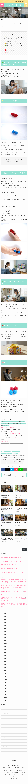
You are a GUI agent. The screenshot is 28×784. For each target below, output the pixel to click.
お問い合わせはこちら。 (7, 441)
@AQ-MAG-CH (12, 431)
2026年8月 (5, 613)
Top (6, 765)
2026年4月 (5, 625)
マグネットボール (5, 459)
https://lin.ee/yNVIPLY (15, 433)
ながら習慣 (15, 455)
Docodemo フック (22, 769)
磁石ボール (11, 461)
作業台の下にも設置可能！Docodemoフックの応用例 (13, 572)
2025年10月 (5, 643)
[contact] (15, 760)
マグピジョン (6, 732)
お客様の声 (5, 714)
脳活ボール (14, 15)
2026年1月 (5, 634)
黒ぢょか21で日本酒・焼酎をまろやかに (10, 565)
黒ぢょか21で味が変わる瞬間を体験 (9, 568)
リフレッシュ (12, 459)
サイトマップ (14, 776)
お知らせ (5, 717)
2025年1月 (5, 670)
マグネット (21, 457)
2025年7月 (5, 652)
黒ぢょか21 (5, 750)
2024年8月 (5, 685)
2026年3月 (5, 628)
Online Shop (22, 772)
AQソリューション (7, 708)
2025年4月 (5, 661)
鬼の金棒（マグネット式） (19, 767)
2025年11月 (5, 640)
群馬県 (15, 461)
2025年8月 (5, 649)
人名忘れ (18, 459)
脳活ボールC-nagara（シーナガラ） (15, 765)
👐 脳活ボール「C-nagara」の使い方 (14, 43)
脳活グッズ (4, 463)
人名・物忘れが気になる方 (6, 15)
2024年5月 (5, 694)
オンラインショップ (6, 14)
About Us (13, 774)
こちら (14, 437)
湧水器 (4, 741)
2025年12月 (5, 637)
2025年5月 (5, 658)
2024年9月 (5, 682)
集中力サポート (16, 463)
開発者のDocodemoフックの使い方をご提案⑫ (12, 585)
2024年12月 (5, 673)
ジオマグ (5, 723)
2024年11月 (5, 676)
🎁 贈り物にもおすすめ (10, 50)
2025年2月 (5, 667)
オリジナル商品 (21, 455)
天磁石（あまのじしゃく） (8, 767)
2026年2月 (5, 631)
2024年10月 (5, 679)
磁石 (6, 461)
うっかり (10, 455)
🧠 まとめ (7, 52)
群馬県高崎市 (20, 461)
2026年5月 (5, 622)
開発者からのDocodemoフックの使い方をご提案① (13, 597)
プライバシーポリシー (19, 774)
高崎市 (21, 463)
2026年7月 (5, 616)
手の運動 (22, 459)
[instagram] (13, 760)
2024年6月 (5, 691)
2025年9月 (5, 646)
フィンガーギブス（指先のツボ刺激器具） (10, 769)
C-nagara (5, 455)
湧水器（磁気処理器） (15, 772)
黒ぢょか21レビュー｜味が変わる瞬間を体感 (11, 557)
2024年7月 (5, 688)
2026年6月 (5, 619)
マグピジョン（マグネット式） (9, 770)
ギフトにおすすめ (5, 457)
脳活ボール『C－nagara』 (8, 427)
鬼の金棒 (5, 747)
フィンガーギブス (7, 729)
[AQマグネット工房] (14, 5)
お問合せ (5, 774)
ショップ (7, 439)
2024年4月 (5, 697)
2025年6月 (5, 655)
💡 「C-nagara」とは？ (10, 41)
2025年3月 (5, 664)
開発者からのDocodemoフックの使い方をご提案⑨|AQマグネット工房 (14, 593)
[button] (3, 469)
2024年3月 (5, 700)
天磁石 (4, 738)
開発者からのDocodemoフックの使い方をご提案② (13, 579)
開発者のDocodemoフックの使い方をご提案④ (12, 591)
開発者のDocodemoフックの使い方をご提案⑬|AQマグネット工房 (14, 587)
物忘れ (3, 461)
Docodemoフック (7, 711)
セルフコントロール (14, 14)
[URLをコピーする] (25, 469)
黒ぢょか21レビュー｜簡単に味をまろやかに (11, 561)
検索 (24, 549)
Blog (9, 774)
